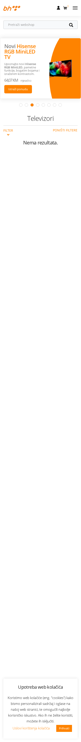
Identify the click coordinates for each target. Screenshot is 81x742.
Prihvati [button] (64, 728)
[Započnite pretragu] (73, 25)
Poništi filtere (65, 130)
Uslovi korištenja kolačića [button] (31, 728)
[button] (65, 7)
